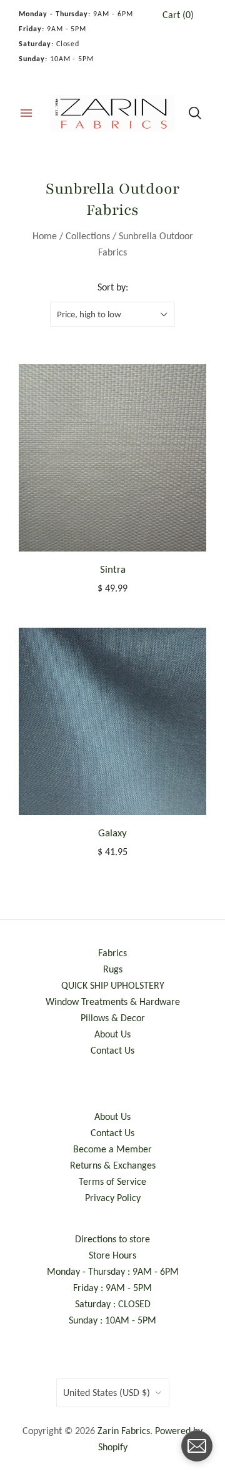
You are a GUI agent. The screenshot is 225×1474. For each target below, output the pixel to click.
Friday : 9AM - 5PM (112, 1287)
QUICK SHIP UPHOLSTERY (112, 985)
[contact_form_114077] (196, 1446)
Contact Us (112, 1050)
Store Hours (112, 1255)
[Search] (195, 113)
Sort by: (113, 287)
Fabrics (112, 953)
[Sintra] (112, 458)
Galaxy (112, 832)
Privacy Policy (113, 1198)
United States (106, 1392)
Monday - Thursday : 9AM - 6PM (113, 1271)
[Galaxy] (112, 721)
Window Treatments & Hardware (113, 1001)
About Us (112, 1034)
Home (44, 236)
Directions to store (112, 1239)
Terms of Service (112, 1181)
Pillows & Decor (113, 1018)
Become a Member (112, 1149)
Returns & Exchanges (113, 1165)
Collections (88, 236)
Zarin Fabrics (124, 1431)
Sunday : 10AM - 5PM (112, 1320)
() (178, 15)
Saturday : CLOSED (113, 1304)
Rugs (112, 969)
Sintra (113, 569)
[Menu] (26, 113)
